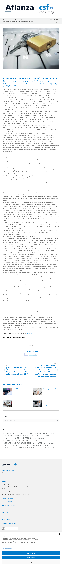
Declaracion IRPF (18, 435)
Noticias (30, 343)
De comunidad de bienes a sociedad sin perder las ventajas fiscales (51, 403)
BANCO (32, 433)
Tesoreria (47, 447)
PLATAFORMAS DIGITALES (33, 445)
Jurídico (28, 440)
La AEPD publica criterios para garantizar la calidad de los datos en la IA (20, 391)
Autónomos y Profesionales (9, 505)
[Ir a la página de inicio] (10, 466)
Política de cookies (5, 541)
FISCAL (10, 438)
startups (37, 447)
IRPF (16, 440)
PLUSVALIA (42, 445)
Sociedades (21, 448)
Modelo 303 (45, 443)
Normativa (12, 445)
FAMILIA (5, 438)
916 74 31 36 (8, 470)
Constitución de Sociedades (9, 523)
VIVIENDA (10, 450)
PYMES (46, 445)
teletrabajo (42, 447)
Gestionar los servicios (7, 548)
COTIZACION (6, 435)
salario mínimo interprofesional (10, 447)
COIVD (54, 433)
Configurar (31, 562)
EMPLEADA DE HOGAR (33, 435)
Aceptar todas (31, 553)
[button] (59, 533)
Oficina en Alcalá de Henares (9, 492)
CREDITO (12, 435)
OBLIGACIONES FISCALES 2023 (21, 445)
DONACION (25, 435)
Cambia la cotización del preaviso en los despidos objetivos (21, 403)
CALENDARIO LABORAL (47, 433)
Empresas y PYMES (7, 502)
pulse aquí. (30, 333)
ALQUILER (5, 433)
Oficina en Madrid (6, 484)
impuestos (44, 438)
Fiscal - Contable (22, 438)
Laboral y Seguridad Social (17, 443)
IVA (19, 440)
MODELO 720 (6, 445)
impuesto (39, 438)
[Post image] (7, 391)
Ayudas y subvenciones (22, 433)
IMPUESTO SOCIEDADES (8, 440)
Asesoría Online (6, 519)
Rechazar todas (31, 557)
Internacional (5, 516)
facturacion (53, 435)
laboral (34, 440)
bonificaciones (38, 433)
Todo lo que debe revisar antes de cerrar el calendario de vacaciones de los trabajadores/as (50, 392)
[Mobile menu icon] (59, 9)
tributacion (52, 447)
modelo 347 (51, 443)
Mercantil (33, 345)
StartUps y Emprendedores (9, 509)
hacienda (34, 438)
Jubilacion (23, 440)
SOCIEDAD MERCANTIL (30, 447)
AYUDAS (10, 433)
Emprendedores (44, 435)
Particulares (5, 512)
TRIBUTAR (5, 450)
